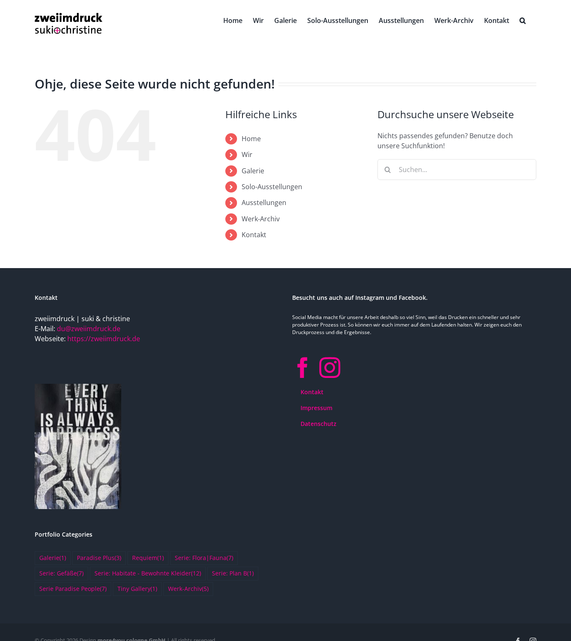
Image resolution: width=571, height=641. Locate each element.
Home (251, 138)
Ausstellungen (264, 202)
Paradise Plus (99, 558)
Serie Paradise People (73, 589)
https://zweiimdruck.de (103, 338)
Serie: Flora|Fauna (204, 558)
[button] (523, 19)
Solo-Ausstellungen (272, 186)
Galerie (253, 170)
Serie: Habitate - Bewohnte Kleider (147, 573)
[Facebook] (302, 367)
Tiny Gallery (137, 589)
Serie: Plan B (233, 573)
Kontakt (254, 234)
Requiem (148, 558)
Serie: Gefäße (61, 573)
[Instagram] (329, 367)
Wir (247, 154)
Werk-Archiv (261, 218)
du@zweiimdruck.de (88, 328)
